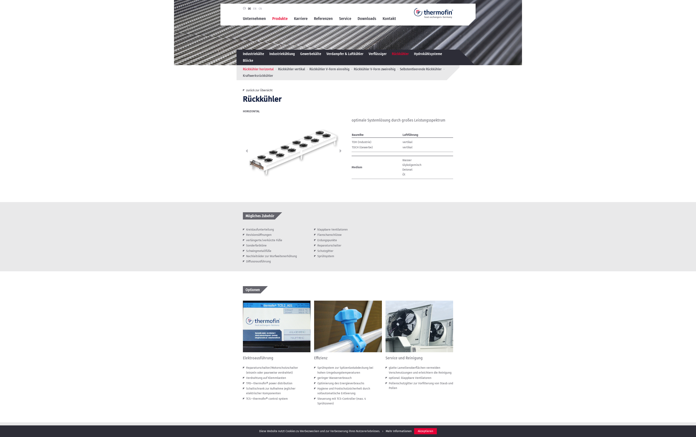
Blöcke (248, 61)
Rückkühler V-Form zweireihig (374, 69)
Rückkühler (400, 54)
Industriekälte (253, 54)
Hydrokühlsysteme (428, 54)
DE (249, 8)
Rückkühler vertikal (291, 69)
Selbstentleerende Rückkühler (421, 69)
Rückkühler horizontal (258, 69)
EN (254, 8)
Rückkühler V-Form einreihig (329, 69)
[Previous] (246, 151)
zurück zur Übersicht (259, 90)
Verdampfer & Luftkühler (344, 54)
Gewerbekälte (310, 54)
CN (260, 8)
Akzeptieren (425, 431)
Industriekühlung (282, 54)
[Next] (340, 151)
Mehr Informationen (399, 431)
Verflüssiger (378, 54)
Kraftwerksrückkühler (258, 75)
